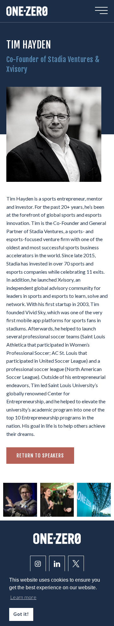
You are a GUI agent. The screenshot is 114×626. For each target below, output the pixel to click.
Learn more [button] (23, 597)
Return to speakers (40, 455)
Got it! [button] (21, 614)
